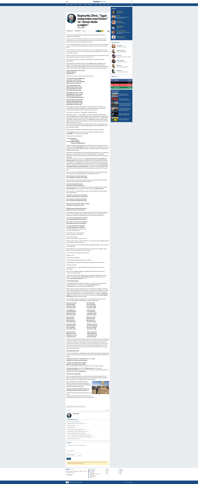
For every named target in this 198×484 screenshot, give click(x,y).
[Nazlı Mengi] (114, 71)
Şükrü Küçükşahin (120, 60)
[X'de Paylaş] (98, 31)
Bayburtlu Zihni (69, 406)
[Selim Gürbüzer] (114, 27)
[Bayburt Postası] (99, 1)
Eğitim (75, 4)
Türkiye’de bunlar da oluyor (122, 61)
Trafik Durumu (92, 472)
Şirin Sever (119, 65)
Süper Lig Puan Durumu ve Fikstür (95, 473)
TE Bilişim (130, 482)
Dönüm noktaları (70, 427)
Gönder (68, 458)
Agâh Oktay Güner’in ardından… (73, 438)
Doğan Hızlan (119, 45)
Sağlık (100, 4)
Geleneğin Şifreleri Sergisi (122, 46)
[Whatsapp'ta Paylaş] (100, 31)
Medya (104, 4)
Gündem (71, 4)
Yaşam (96, 4)
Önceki (68, 410)
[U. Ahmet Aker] (114, 12)
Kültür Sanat (90, 4)
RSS (67, 482)
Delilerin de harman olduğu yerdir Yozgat (75, 429)
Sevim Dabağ (119, 21)
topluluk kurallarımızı (75, 462)
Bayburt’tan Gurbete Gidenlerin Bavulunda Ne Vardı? (123, 18)
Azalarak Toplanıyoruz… (121, 37)
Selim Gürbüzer (120, 26)
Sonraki (106, 410)
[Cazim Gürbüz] (71, 18)
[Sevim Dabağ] (114, 22)
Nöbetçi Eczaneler (93, 469)
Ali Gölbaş (119, 55)
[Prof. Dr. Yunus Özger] (114, 32)
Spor (108, 4)
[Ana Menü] (131, 4)
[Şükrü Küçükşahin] (114, 61)
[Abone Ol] (108, 31)
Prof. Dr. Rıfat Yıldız (121, 36)
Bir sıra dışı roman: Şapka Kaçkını (73, 421)
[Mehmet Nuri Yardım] (114, 51)
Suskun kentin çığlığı (71, 425)
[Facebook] (66, 475)
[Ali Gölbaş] (114, 56)
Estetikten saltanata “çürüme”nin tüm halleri (76, 423)
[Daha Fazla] (102, 31)
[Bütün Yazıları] (108, 419)
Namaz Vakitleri (92, 471)
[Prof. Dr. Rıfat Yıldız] (114, 37)
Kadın (120, 472)
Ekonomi (80, 4)
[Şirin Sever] (114, 66)
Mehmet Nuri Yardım (121, 50)
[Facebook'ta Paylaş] (96, 31)
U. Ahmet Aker (119, 11)
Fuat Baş (118, 15)
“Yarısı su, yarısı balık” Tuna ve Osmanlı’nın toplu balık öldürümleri (79, 436)
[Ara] (131, 1)
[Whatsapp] (72, 475)
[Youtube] (70, 475)
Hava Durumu (92, 470)
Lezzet (107, 473)
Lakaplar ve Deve (120, 12)
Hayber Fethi (119, 27)
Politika (85, 4)
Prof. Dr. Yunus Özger (121, 30)
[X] (68, 475)
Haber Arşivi (92, 477)
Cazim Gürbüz (81, 27)
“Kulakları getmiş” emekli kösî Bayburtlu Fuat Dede (77, 431)
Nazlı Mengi (119, 70)
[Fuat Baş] (114, 17)
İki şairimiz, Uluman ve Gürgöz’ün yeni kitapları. (76, 433)
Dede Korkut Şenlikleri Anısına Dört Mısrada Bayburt (123, 33)
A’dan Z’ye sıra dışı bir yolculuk (122, 71)
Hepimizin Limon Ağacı (121, 22)
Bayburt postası (82, 406)
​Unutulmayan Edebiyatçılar (122, 51)
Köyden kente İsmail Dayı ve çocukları (124, 56)
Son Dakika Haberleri (93, 476)
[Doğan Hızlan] (114, 46)
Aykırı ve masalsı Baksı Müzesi (122, 66)
